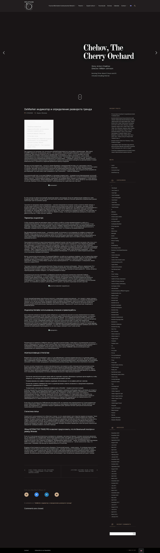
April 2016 (114, 512)
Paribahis (113, 341)
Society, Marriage (115, 379)
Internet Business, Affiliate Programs (120, 290)
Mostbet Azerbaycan (116, 307)
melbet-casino (115, 295)
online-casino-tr (115, 336)
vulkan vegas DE (115, 391)
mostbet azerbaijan (116, 305)
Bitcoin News (114, 238)
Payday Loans (114, 343)
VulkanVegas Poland (116, 403)
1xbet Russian (114, 207)
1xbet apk (114, 193)
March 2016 (114, 514)
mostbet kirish (115, 314)
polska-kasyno (115, 367)
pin (112, 345)
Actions (109, 5)
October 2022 (114, 464)
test (112, 384)
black (112, 243)
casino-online (114, 257)
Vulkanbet (113, 400)
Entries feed (114, 167)
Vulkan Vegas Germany (117, 396)
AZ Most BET (114, 219)
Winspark (113, 405)
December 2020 (115, 492)
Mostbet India (114, 312)
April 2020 (114, 500)
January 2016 (114, 516)
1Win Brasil (114, 188)
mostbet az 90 (115, 302)
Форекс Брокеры (115, 417)
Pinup (112, 360)
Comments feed (115, 170)
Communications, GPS (116, 262)
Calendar (116, 5)
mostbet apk (114, 300)
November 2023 (115, 435)
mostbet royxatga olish (117, 319)
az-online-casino (115, 221)
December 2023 (115, 433)
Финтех (113, 415)
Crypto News (114, 264)
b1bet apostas (115, 226)
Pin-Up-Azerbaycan (116, 355)
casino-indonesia (115, 255)
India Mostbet (114, 288)
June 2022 (114, 473)
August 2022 (114, 469)
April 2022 (114, 476)
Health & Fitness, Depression (118, 278)
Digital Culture (90, 5)
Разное (113, 412)
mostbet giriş (114, 310)
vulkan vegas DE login (117, 393)
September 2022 (115, 466)
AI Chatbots (114, 214)
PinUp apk (114, 362)
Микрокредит (115, 410)
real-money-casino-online (117, 374)
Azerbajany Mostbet (116, 224)
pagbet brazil (114, 338)
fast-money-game (115, 269)
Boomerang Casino (116, 247)
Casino (113, 252)
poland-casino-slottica (117, 365)
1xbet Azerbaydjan (116, 197)
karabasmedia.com (116, 293)
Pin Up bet (114, 350)
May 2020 (113, 497)
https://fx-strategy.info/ (35, 402)
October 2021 (114, 483)
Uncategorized (115, 386)
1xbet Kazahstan (115, 204)
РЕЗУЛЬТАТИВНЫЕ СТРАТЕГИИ (36, 133)
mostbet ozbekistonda (117, 317)
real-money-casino (116, 372)
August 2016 (114, 507)
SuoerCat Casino (115, 381)
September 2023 (115, 440)
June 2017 (114, 504)
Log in (112, 165)
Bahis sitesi (114, 231)
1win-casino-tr (115, 190)
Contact (123, 5)
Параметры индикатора (34, 126)
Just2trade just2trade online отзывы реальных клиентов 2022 (82, 470)
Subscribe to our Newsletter (43, 550)
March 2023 (114, 452)
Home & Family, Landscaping (118, 283)
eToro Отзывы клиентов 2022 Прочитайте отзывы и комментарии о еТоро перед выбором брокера (41, 471)
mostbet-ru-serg (115, 326)
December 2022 (115, 459)
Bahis (112, 228)
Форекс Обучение (42, 113)
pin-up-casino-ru (115, 357)
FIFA (112, 271)
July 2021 (113, 485)
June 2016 (114, 509)
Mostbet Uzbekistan (116, 324)
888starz (113, 212)
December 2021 (115, 480)
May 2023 (113, 447)
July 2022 (113, 471)
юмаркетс (30, 151)
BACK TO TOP (132, 550)
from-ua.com (114, 276)
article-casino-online (116, 216)
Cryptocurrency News (116, 267)
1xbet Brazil (114, 200)
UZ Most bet (114, 388)
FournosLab (102, 5)
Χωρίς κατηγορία (115, 408)
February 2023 (114, 454)
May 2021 (113, 488)
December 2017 (115, 502)
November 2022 (115, 461)
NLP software (114, 331)
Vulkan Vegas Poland (116, 398)
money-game (114, 298)
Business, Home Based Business (119, 250)
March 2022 (114, 478)
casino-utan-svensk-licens (118, 259)
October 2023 (114, 437)
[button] (135, 6)
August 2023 (114, 442)
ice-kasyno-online (115, 286)
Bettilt (112, 235)
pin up (113, 348)
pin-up (113, 353)
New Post (113, 329)
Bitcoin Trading (115, 240)
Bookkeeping (114, 245)
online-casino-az (115, 333)
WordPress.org (115, 172)
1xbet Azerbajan (115, 195)
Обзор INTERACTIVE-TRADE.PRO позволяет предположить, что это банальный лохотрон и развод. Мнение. (39, 140)
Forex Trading (114, 274)
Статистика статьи (32, 136)
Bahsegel (113, 233)
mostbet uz (114, 322)
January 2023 (114, 457)
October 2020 (114, 495)
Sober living (114, 376)
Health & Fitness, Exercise (117, 281)
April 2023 (114, 449)
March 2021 (114, 490)
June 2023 (114, 445)
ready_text (114, 369)
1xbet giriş (114, 202)
